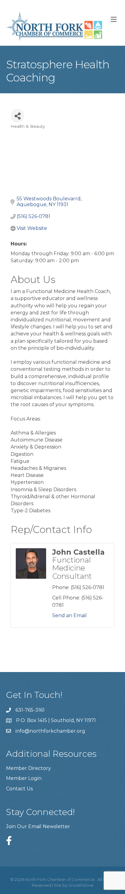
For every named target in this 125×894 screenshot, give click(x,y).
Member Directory (28, 768)
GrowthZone (80, 885)
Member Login (24, 778)
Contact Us (19, 789)
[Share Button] (17, 116)
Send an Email (69, 615)
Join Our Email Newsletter (38, 826)
